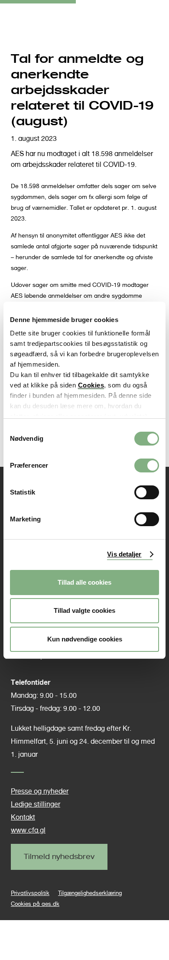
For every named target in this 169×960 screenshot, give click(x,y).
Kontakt (23, 817)
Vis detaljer (124, 554)
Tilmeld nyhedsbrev (59, 857)
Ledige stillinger (35, 804)
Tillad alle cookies (84, 582)
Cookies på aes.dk (35, 904)
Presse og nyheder (39, 791)
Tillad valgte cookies (84, 610)
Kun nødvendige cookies (84, 639)
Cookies (91, 385)
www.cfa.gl (28, 830)
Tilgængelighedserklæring (90, 893)
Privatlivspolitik (30, 893)
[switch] (146, 465)
